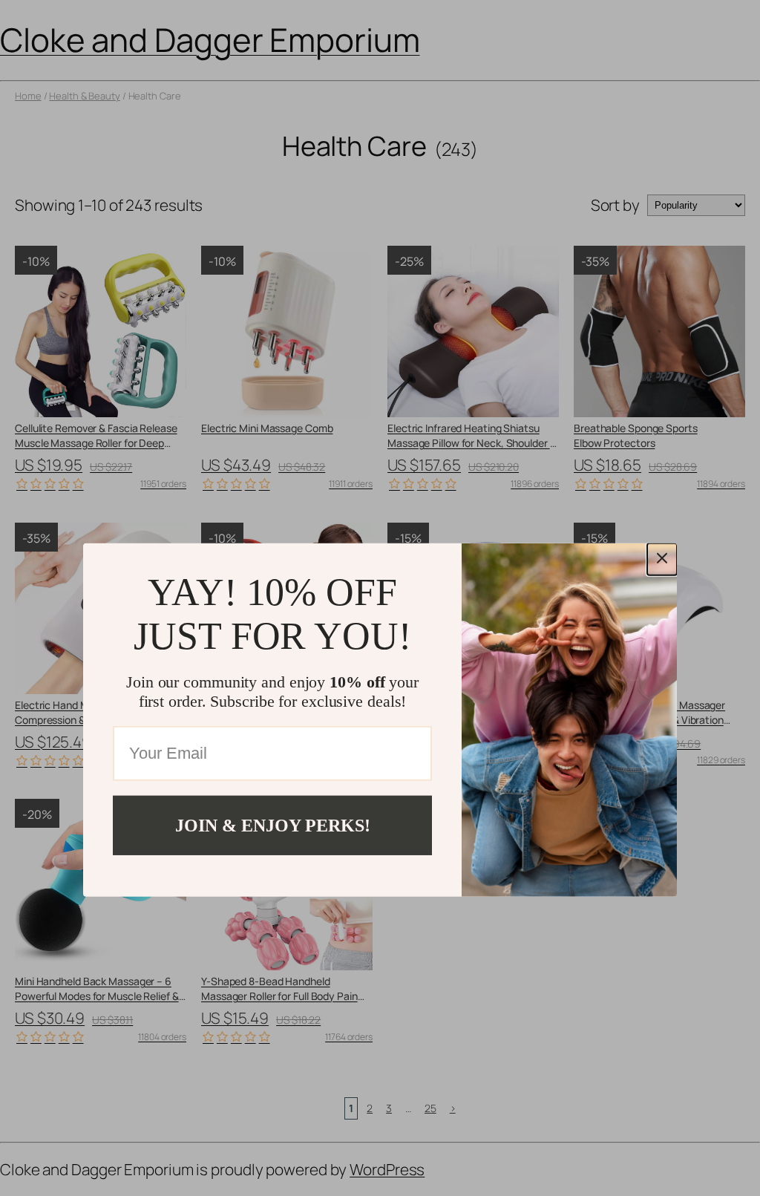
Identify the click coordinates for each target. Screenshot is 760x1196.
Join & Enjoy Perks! (272, 825)
